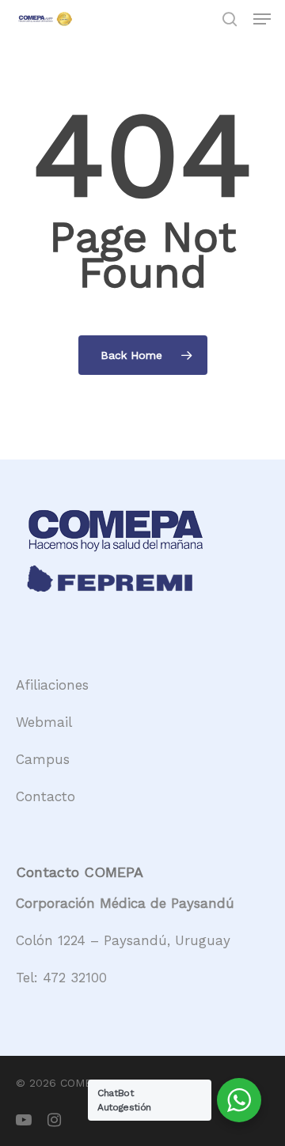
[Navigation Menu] (262, 19)
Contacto (45, 796)
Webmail (44, 722)
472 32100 (75, 977)
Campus (43, 759)
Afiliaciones (52, 685)
